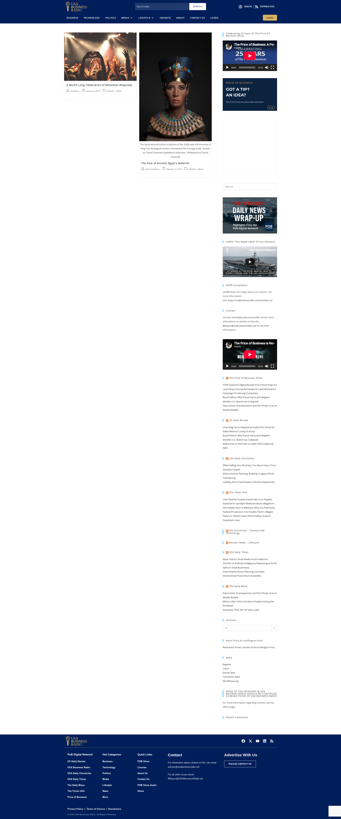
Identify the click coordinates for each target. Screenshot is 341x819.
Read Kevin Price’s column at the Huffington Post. (249, 647)
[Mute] (267, 67)
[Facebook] (243, 741)
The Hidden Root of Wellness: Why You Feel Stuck (249, 507)
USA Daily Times (238, 552)
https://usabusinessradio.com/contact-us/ (250, 300)
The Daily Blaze (238, 586)
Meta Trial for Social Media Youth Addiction (245, 559)
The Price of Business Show (245, 377)
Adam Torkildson (152, 169)
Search (197, 6)
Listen (270, 17)
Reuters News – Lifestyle (244, 542)
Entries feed (229, 672)
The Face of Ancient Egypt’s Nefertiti (165, 163)
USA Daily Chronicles (241, 458)
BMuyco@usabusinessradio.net (239, 325)
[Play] (227, 67)
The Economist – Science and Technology (245, 532)
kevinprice (75, 91)
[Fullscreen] (272, 67)
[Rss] (271, 741)
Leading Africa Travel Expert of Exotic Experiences (249, 482)
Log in (226, 668)
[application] (250, 55)
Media (119, 91)
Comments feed (231, 676)
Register (227, 664)
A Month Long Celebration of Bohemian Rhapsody (99, 85)
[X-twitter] (250, 741)
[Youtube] (257, 741)
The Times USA (238, 492)
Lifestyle (110, 91)
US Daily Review (238, 420)
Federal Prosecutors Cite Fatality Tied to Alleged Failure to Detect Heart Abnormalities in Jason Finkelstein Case (248, 516)
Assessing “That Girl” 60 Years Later (241, 609)
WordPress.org (230, 681)
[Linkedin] (264, 741)
